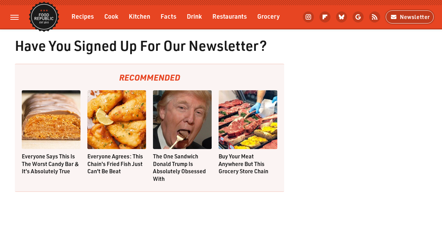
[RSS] (374, 16)
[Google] (358, 16)
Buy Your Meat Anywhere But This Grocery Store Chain (243, 164)
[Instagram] (308, 16)
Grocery (268, 16)
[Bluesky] (341, 16)
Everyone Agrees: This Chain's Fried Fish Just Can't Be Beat (115, 164)
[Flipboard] (324, 16)
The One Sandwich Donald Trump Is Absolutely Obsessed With (179, 167)
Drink (194, 16)
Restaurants (229, 16)
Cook (111, 16)
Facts (168, 16)
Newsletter (415, 16)
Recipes (82, 16)
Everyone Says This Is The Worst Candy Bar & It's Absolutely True (50, 164)
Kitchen (139, 16)
